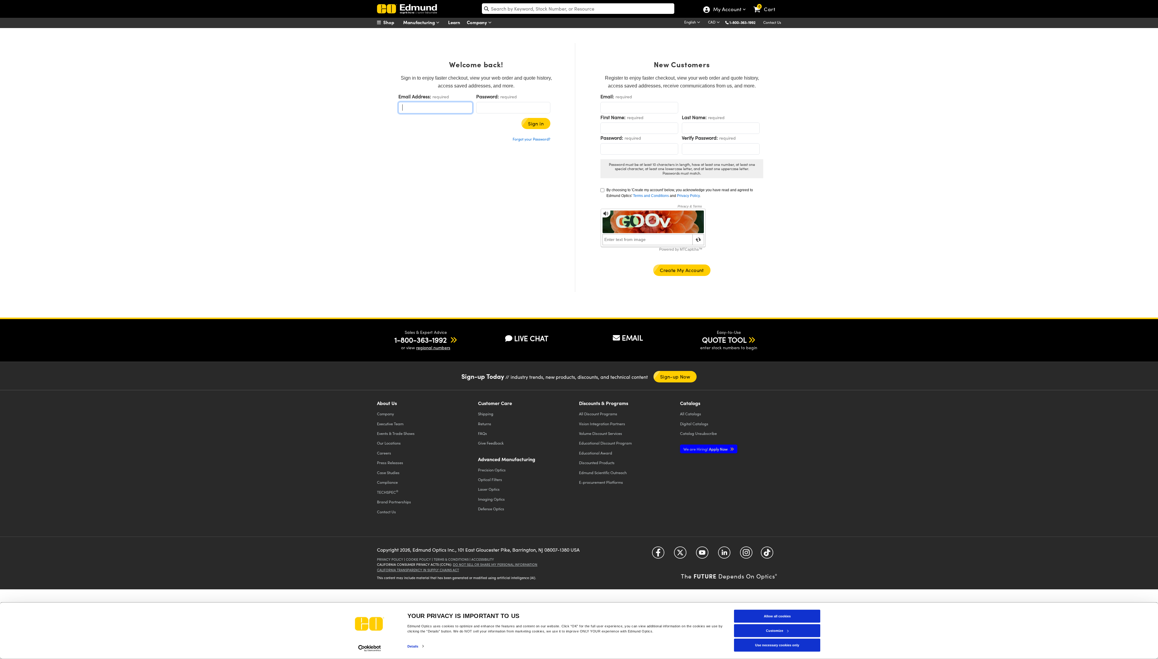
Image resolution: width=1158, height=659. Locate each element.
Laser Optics (489, 489)
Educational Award (595, 452)
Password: (487, 96)
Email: (607, 96)
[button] (744, 22)
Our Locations (389, 442)
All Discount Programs (598, 413)
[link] (767, 5)
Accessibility (482, 559)
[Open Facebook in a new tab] (658, 555)
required (440, 97)
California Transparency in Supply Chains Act (418, 570)
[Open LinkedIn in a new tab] (724, 555)
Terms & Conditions (451, 559)
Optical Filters (490, 479)
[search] (578, 8)
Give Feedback (491, 442)
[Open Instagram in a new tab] (746, 555)
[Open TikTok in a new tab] (767, 555)
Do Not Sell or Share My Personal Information (495, 564)
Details (413, 646)
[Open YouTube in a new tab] (702, 555)
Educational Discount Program (605, 442)
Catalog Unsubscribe (698, 433)
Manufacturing (419, 22)
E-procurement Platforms (601, 482)
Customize (774, 630)
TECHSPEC (387, 492)
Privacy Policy (688, 196)
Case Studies (388, 472)
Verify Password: (700, 138)
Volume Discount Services (600, 433)
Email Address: (414, 96)
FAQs (482, 433)
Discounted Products (597, 462)
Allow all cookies (777, 616)
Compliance (387, 482)
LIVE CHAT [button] (531, 338)
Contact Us (772, 22)
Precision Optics (492, 469)
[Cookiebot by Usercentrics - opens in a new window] (369, 648)
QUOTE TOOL (724, 339)
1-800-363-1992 (742, 22)
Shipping (485, 413)
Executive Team (390, 423)
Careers (384, 452)
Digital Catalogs (694, 423)
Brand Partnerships (394, 501)
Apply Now (706, 448)
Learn (454, 22)
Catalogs (690, 413)
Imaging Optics (491, 499)
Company (477, 22)
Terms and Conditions (651, 196)
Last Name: (694, 117)
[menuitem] (392, 22)
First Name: (612, 117)
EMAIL (632, 337)
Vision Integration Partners (602, 423)
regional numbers (433, 347)
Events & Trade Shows (396, 433)
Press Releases (390, 462)
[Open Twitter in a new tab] (680, 555)
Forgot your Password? (531, 139)
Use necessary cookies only (777, 645)
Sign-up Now (675, 376)
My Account (727, 10)
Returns (484, 423)
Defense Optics (491, 508)
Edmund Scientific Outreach (603, 472)
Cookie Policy (418, 559)
